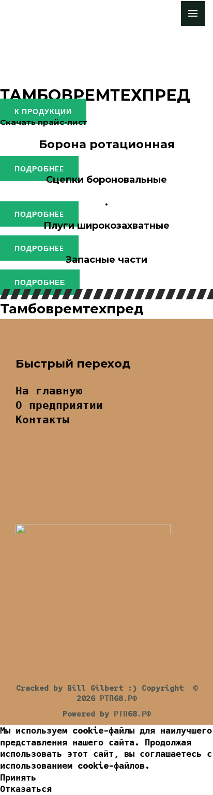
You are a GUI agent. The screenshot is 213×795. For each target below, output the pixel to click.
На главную (49, 391)
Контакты (42, 419)
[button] (43, 111)
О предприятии (59, 405)
